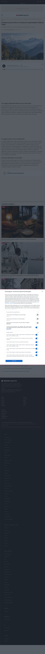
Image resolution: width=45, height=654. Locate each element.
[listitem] (22, 312)
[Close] (43, 292)
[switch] (37, 315)
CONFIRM (14, 360)
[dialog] (22, 327)
